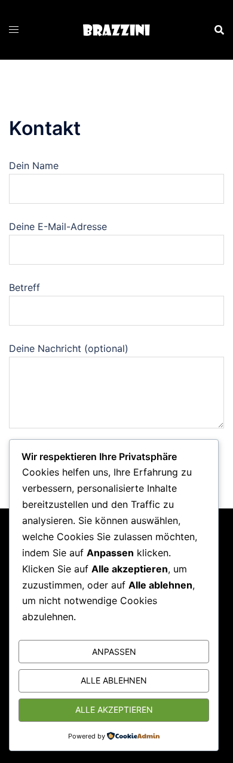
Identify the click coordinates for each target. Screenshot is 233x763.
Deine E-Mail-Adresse (58, 226)
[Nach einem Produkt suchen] (219, 30)
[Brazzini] (116, 29)
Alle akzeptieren (114, 709)
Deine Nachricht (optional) (68, 348)
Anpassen (114, 651)
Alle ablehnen (114, 680)
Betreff (24, 287)
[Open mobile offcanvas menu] (14, 30)
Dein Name (34, 165)
